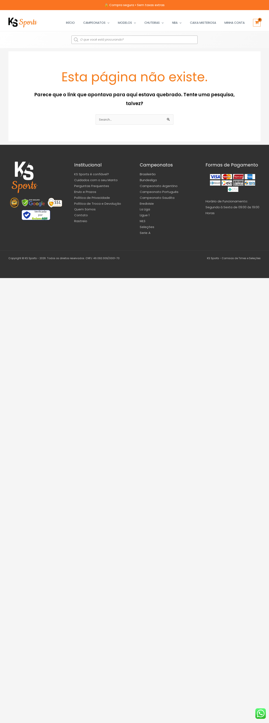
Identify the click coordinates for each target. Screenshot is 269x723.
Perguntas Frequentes (91, 186)
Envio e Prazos (85, 192)
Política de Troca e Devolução (97, 203)
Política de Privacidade (92, 197)
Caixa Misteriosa (203, 23)
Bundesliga (148, 180)
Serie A (145, 233)
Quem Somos (85, 209)
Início (70, 23)
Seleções (147, 227)
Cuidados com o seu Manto (96, 180)
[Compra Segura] (54, 202)
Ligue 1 (145, 215)
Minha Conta (234, 23)
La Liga (145, 209)
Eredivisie (147, 203)
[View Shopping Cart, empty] (257, 22)
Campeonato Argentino (159, 186)
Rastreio (80, 221)
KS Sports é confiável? (91, 174)
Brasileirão (148, 174)
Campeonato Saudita (157, 197)
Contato (81, 215)
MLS (142, 221)
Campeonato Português (159, 192)
